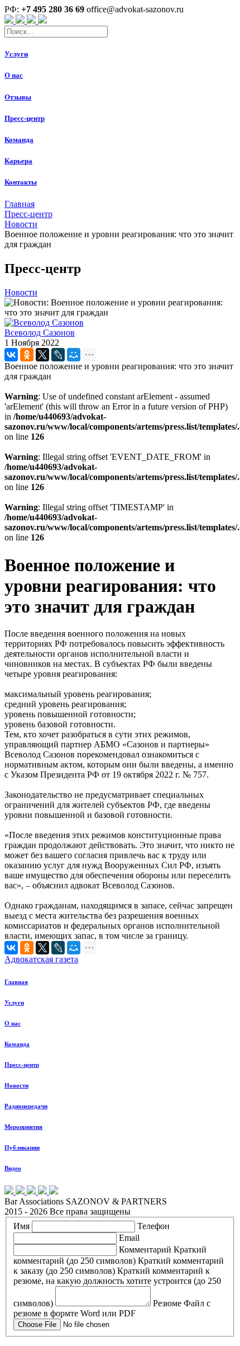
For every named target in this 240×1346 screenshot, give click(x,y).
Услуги (16, 54)
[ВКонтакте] (11, 354)
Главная (16, 981)
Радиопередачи (25, 1106)
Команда (18, 139)
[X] (42, 354)
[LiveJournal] (58, 354)
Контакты (20, 182)
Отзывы (17, 97)
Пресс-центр (24, 118)
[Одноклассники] (26, 354)
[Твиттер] (42, 20)
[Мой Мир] (73, 354)
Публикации (22, 1147)
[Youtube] (10, 20)
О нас (13, 75)
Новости (16, 1085)
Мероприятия (23, 1126)
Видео (12, 1168)
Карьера (18, 161)
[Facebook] (21, 20)
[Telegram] (53, 1191)
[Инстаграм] (32, 20)
